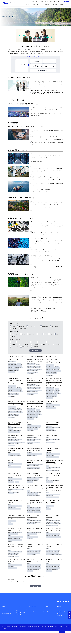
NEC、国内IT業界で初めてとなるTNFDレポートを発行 (43, 308)
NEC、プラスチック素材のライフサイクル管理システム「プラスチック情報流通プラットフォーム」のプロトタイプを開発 (47, 233)
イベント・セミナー (5, 611)
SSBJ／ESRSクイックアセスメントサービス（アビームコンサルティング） (54, 361)
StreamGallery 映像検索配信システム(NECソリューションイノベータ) (35, 487)
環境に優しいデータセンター (15, 435)
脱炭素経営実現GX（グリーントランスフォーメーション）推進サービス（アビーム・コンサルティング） (47, 93)
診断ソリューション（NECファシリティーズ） (54, 516)
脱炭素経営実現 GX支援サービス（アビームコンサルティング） (35, 360)
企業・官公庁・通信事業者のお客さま (21, 609)
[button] (28, 4)
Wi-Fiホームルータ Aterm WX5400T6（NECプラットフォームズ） (54, 502)
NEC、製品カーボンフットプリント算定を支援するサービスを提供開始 (47, 143)
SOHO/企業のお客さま (47, 608)
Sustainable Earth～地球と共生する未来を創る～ (18, 581)
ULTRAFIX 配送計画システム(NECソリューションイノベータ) (54, 474)
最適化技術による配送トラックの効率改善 (40, 191)
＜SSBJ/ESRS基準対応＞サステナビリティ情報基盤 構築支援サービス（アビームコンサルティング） (16, 381)
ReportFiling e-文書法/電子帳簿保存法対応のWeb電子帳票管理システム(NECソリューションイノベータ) (54, 488)
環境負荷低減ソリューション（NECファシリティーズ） (15, 529)
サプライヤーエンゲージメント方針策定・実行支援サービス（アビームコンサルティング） (35, 380)
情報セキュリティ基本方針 (49, 626)
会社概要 (58, 608)
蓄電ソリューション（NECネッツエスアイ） (54, 545)
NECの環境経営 (11, 579)
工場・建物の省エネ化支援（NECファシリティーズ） (43, 176)
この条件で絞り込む (35, 350)
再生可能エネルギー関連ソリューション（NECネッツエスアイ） (45, 177)
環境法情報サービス (13, 460)
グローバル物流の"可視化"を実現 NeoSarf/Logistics (16, 449)
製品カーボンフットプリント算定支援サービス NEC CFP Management (47, 140)
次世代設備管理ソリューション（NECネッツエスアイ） (34, 560)
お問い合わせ (35, 586)
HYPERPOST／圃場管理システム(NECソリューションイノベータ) (16, 486)
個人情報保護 (8, 626)
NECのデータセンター (36, 161)
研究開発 (58, 613)
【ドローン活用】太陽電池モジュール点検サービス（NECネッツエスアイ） (16, 546)
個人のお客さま (18, 614)
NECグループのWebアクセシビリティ (37, 626)
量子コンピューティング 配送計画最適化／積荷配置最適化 (16, 423)
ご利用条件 (55, 626)
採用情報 (58, 615)
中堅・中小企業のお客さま (20, 612)
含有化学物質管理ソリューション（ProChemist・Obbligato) (35, 449)
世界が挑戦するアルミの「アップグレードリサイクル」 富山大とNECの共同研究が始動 (47, 267)
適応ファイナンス (34, 212)
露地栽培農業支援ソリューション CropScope (35, 461)
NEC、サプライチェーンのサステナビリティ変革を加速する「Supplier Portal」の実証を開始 (47, 114)
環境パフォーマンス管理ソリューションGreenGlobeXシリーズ (45, 136)
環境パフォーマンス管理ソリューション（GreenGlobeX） (54, 423)
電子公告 (3, 626)
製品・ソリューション (33, 608)
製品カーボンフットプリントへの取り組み (40, 137)
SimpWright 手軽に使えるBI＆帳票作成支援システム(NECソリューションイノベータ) (54, 462)
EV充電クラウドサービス (52, 435)
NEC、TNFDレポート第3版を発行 (38, 311)
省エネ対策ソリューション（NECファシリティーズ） (35, 516)
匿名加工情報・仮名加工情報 (26, 626)
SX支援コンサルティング (14, 359)
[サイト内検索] (68, 4)
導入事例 (31, 611)
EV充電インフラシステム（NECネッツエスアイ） (16, 560)
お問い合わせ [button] (69, 614)
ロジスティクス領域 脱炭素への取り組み (40, 189)
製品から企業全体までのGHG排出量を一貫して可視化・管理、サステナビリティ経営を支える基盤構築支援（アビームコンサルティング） (54, 382)
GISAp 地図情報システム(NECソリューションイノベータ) (16, 474)
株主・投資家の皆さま (61, 611)
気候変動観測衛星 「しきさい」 (35, 435)
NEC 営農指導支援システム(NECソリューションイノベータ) (35, 474)
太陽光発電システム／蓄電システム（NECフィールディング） (45, 179)
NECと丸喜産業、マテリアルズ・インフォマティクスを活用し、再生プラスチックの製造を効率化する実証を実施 (47, 250)
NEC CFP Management (52, 401)
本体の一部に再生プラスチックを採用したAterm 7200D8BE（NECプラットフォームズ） (16, 517)
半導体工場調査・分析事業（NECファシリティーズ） (35, 529)
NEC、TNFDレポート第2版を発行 (38, 310)
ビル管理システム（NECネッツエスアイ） (54, 560)
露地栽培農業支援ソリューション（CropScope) (41, 291)
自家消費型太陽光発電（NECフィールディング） (16, 501)
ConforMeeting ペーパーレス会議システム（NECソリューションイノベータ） (35, 502)
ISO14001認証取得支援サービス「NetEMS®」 (54, 449)
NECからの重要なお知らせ (6, 613)
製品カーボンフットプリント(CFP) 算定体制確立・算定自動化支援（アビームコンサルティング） (16, 403)
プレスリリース (4, 608)
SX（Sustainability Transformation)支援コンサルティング (44, 90)
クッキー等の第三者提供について (16, 626)
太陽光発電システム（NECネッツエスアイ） (35, 545)
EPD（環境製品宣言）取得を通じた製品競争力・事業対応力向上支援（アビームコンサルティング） (35, 404)
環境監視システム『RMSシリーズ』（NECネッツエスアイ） (53, 529)
